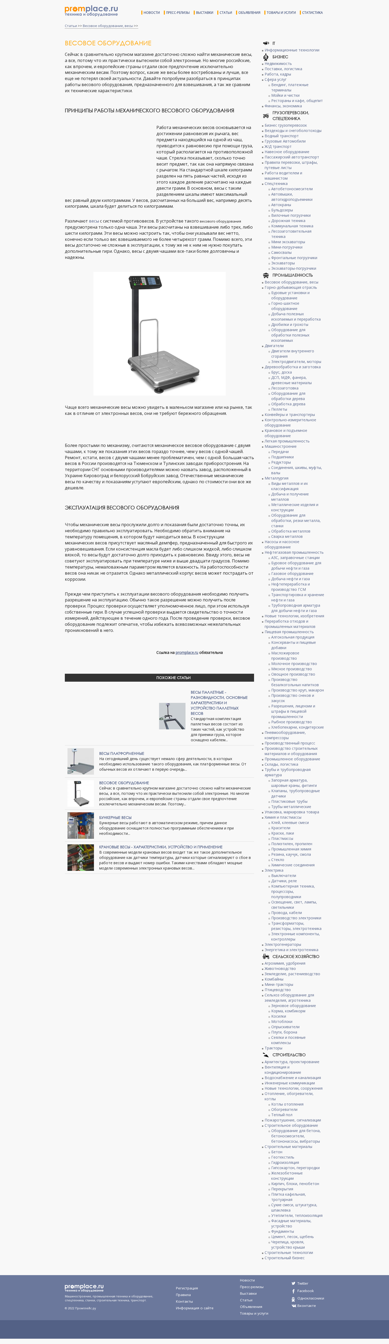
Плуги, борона (284, 1032)
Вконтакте (306, 1305)
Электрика (274, 870)
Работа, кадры (278, 74)
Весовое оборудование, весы (108, 25)
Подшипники (282, 456)
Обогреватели (284, 1109)
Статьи (226, 13)
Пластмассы (282, 838)
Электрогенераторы (283, 944)
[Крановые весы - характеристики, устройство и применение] (80, 857)
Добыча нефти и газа (290, 578)
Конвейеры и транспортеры (290, 414)
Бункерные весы (115, 817)
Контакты (184, 1301)
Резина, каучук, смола (291, 854)
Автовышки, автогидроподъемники (292, 197)
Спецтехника (276, 183)
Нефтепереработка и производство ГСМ (290, 587)
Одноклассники (310, 1298)
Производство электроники (296, 917)
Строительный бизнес (285, 1257)
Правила (183, 1294)
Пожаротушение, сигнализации (293, 1120)
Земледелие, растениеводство (292, 973)
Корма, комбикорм (288, 1010)
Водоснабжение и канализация (293, 1077)
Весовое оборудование (124, 782)
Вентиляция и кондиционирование (283, 1069)
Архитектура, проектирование (292, 1061)
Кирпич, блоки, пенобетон (295, 1183)
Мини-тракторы (279, 984)
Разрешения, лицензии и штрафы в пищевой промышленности (293, 711)
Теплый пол (281, 1114)
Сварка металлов (287, 536)
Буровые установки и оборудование (290, 295)
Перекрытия (282, 1188)
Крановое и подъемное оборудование (286, 433)
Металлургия (276, 478)
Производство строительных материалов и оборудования (291, 751)
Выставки (204, 13)
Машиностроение (281, 446)
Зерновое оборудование (293, 1005)
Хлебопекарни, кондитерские (297, 727)
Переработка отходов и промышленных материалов (290, 624)
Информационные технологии (292, 49)
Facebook (305, 1290)
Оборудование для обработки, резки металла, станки (296, 520)
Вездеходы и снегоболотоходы (293, 130)
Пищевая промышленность (289, 631)
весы (94, 221)
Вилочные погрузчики (291, 215)
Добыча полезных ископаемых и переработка (296, 316)
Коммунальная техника (292, 225)
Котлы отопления (287, 1104)
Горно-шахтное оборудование (285, 306)
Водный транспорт (282, 135)
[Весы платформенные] (80, 761)
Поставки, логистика (283, 68)
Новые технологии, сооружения (294, 1088)
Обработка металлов (290, 531)
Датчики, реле (284, 880)
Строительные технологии (289, 1252)
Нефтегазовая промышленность (294, 552)
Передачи (280, 451)
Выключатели (283, 875)
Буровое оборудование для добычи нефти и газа (296, 565)
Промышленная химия (291, 848)
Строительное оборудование (291, 1125)
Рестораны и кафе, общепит (297, 100)
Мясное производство (291, 668)
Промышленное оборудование (292, 758)
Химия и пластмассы (283, 817)
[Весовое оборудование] (80, 793)
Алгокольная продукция (292, 637)
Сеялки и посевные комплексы (288, 1040)
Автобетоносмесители (292, 188)
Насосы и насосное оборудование (282, 544)
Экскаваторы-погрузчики (293, 268)
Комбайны (274, 979)
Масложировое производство (285, 655)
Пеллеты (279, 409)
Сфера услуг (276, 79)
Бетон (276, 1151)
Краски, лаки (282, 833)
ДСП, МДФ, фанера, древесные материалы (291, 380)
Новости (152, 13)
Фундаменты (282, 1231)
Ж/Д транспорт (278, 146)
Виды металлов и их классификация (289, 486)
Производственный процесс (290, 743)
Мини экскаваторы (288, 241)
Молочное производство (294, 663)
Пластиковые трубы (289, 801)
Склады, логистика (281, 764)
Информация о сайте (195, 1308)
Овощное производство (293, 674)
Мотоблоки (281, 1021)
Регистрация (187, 1288)
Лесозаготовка (284, 388)
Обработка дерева (288, 403)
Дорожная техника (288, 220)
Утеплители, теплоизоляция (297, 1215)
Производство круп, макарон (297, 690)
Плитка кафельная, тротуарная (288, 1197)
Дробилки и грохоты (289, 324)
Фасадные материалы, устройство (291, 1223)
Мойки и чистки (285, 95)
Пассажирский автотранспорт (292, 156)
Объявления (249, 13)
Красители (280, 827)
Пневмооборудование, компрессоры (285, 735)
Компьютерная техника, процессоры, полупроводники (293, 891)
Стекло (277, 859)
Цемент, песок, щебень (292, 1236)
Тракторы (273, 1047)
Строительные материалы (288, 1146)
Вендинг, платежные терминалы (290, 87)
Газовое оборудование (292, 573)
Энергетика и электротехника (291, 949)
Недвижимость (278, 63)
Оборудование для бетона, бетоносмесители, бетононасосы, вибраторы (296, 1136)
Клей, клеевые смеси (290, 822)
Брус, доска (281, 372)
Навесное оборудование (287, 151)
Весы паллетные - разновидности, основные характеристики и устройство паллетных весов (219, 703)
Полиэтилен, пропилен (291, 843)
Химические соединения (293, 864)
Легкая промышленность (287, 440)
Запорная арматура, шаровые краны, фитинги (294, 783)
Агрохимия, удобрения (285, 963)
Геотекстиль (282, 1157)
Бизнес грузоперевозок (286, 125)
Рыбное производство (291, 721)
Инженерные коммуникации (290, 1082)
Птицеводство (278, 989)
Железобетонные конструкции (287, 1175)
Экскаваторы (283, 262)
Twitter (302, 1283)
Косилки (278, 1016)
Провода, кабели (286, 912)
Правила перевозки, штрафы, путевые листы (291, 165)
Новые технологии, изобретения (294, 615)
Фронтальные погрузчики (294, 257)
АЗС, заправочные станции (295, 557)
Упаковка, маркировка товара (292, 811)
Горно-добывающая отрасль (291, 287)
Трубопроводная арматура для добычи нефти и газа (295, 608)
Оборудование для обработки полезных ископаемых (290, 335)
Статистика (312, 13)
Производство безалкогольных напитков (295, 682)
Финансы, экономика (283, 105)
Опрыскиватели (285, 1026)
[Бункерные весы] (80, 825)
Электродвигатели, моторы (296, 361)
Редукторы (281, 462)
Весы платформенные (121, 753)
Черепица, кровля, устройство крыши (288, 1244)
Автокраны (281, 204)
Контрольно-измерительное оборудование (290, 422)
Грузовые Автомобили (285, 141)
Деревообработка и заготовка (293, 366)
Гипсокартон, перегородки (295, 1167)
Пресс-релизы (178, 13)
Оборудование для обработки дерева (288, 396)
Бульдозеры (282, 209)
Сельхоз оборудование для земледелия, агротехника (289, 997)
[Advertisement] (109, 157)
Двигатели (274, 345)
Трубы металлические (291, 806)
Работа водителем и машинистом (283, 175)
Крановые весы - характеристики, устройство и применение (161, 846)
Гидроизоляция (285, 1162)
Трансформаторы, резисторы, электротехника (296, 926)
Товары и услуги (281, 13)
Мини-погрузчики (286, 247)
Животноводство (280, 968)
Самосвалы (281, 252)
